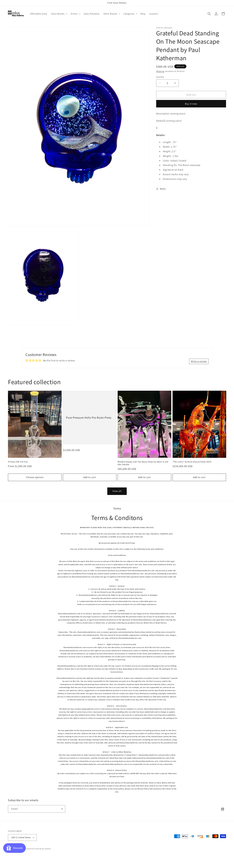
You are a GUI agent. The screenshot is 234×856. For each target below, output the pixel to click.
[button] (59, 13)
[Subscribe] (61, 809)
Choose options (34, 477)
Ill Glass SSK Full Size (18, 462)
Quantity (160, 76)
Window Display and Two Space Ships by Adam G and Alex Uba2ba (143, 463)
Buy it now (191, 103)
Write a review (199, 361)
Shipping (160, 71)
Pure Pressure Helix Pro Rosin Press (88, 417)
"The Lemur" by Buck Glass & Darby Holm (192, 462)
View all (117, 491)
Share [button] (163, 188)
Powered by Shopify (42, 849)
